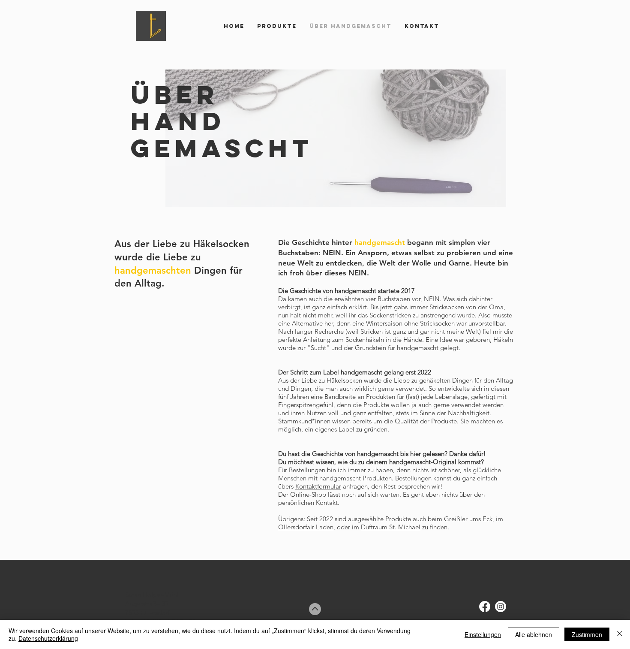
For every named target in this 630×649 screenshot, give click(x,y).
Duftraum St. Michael (390, 527)
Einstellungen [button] (483, 634)
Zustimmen (587, 634)
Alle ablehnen (533, 634)
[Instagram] (500, 606)
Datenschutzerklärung (48, 638)
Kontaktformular (318, 486)
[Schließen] (620, 634)
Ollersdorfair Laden (305, 527)
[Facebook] (484, 606)
